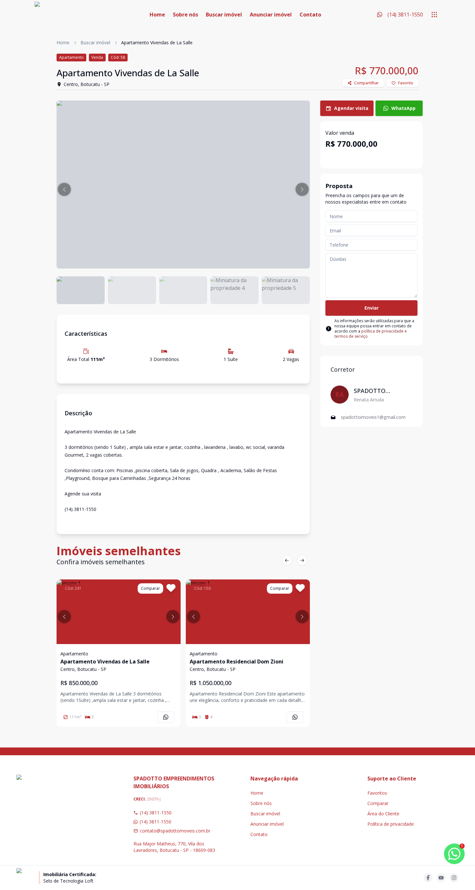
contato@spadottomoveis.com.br (175, 831)
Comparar (377, 803)
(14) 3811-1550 (156, 813)
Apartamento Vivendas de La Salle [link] (157, 42)
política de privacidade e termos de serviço (370, 333)
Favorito (405, 83)
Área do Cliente (383, 814)
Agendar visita (351, 108)
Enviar (371, 308)
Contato (310, 14)
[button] (64, 189)
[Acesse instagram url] (454, 877)
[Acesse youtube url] (441, 877)
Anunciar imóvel (271, 14)
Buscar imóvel (224, 14)
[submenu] (434, 14)
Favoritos (377, 793)
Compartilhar (366, 83)
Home (157, 14)
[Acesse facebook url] (428, 877)
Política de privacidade (390, 824)
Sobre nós (185, 14)
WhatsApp (403, 108)
